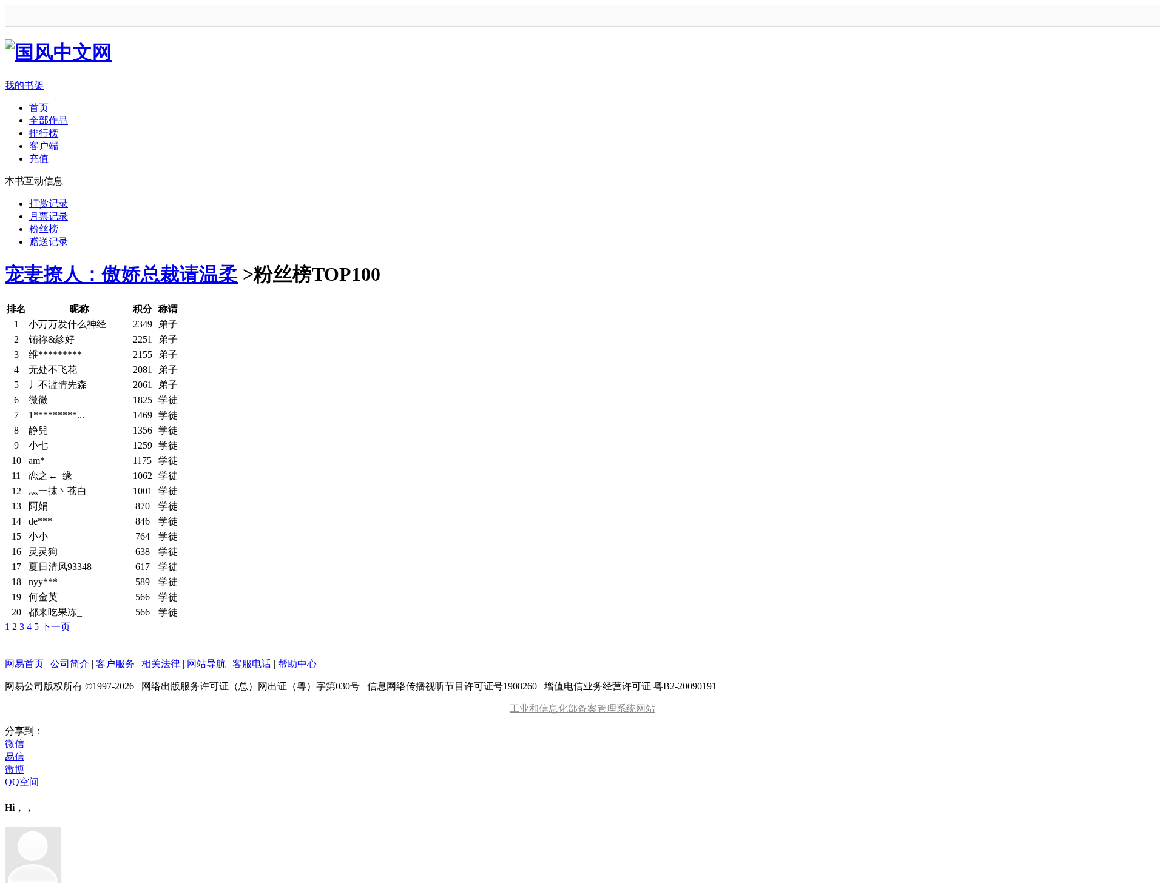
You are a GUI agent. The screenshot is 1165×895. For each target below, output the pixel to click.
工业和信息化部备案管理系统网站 (582, 708)
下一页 (55, 627)
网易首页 (24, 664)
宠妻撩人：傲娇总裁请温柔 (121, 274)
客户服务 (115, 664)
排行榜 (43, 133)
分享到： (24, 731)
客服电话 (251, 664)
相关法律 (160, 664)
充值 (39, 158)
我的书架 (24, 85)
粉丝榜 (43, 229)
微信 (14, 744)
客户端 (43, 146)
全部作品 (48, 120)
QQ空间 (22, 782)
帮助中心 (297, 664)
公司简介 (69, 664)
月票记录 (48, 216)
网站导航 (206, 664)
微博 (14, 769)
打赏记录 (48, 203)
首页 (39, 107)
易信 (14, 756)
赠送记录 (48, 241)
